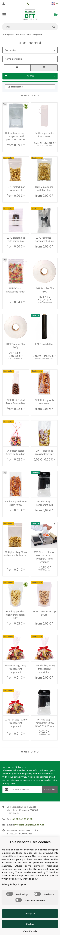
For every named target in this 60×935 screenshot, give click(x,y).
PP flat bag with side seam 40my (15, 503)
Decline (30, 924)
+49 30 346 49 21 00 (21, 819)
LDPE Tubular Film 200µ (16, 346)
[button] (55, 3)
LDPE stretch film (44, 344)
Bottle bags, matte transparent (44, 134)
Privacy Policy (9, 884)
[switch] (9, 894)
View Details (30, 931)
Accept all (30, 913)
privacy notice (27, 776)
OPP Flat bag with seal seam (44, 401)
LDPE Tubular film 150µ (44, 290)
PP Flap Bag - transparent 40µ (44, 503)
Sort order (10, 50)
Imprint (22, 884)
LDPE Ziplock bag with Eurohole (44, 188)
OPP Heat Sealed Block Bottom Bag (15, 401)
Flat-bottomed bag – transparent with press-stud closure (15, 136)
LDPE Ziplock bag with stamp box (16, 239)
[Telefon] (28, 3)
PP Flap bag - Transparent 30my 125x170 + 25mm (44, 723)
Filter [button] (30, 76)
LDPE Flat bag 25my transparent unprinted (15, 668)
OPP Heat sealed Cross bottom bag (15, 452)
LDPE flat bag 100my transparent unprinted (16, 723)
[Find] (55, 27)
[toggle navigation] (4, 14)
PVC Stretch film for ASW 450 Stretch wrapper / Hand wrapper (44, 557)
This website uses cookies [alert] (30, 842)
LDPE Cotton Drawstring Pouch (15, 290)
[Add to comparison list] (54, 524)
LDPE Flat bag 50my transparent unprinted (44, 668)
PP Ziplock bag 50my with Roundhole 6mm (15, 554)
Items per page (13, 58)
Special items (15, 86)
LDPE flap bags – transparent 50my (44, 239)
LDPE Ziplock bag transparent (16, 188)
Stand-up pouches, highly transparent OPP (16, 614)
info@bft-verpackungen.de (29, 824)
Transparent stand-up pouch (44, 613)
